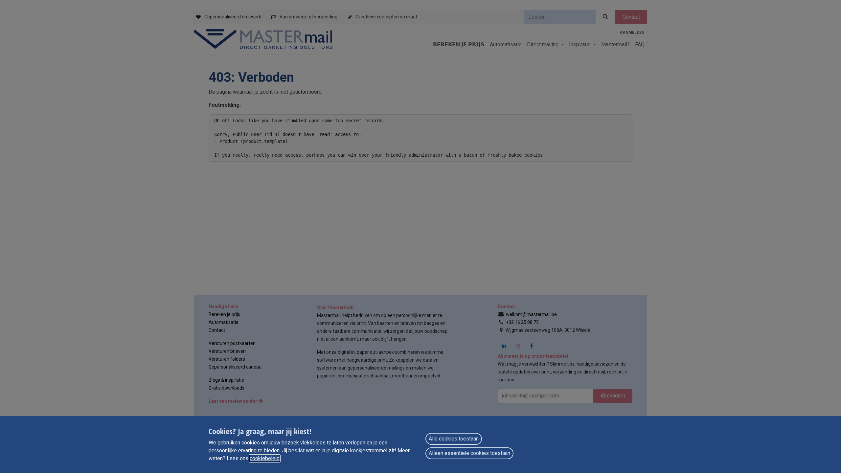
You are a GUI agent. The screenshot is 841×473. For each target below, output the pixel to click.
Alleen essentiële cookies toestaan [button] (469, 453)
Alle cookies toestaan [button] (454, 439)
